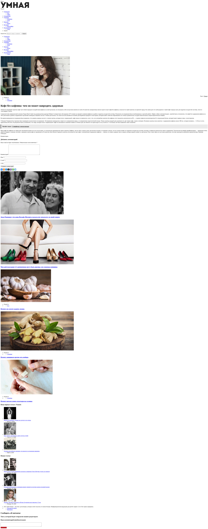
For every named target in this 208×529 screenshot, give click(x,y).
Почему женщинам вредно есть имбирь (14, 357)
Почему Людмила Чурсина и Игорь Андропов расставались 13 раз (22, 502)
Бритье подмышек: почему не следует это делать (17, 420)
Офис (8, 14)
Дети (8, 29)
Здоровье (6, 17)
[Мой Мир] (6, 169)
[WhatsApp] (13, 169)
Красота (6, 22)
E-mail (3, 160)
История (6, 25)
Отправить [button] (4, 527)
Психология (7, 27)
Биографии (10, 26)
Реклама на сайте (12, 508)
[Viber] (11, 169)
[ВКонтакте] (2, 169)
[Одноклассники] (4, 169)
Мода (8, 23)
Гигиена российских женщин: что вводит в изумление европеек (22, 451)
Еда (8, 13)
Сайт (2, 163)
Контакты (10, 509)
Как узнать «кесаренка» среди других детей (16, 435)
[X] (8, 169)
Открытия (7, 11)
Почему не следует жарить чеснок (12, 309)
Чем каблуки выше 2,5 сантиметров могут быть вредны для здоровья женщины (29, 267)
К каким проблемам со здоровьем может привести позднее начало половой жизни (27, 487)
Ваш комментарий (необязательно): (13, 520)
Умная (205, 96)
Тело (8, 20)
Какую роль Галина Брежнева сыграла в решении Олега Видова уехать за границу (27, 471)
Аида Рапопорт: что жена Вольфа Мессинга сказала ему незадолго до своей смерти (30, 217)
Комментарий (4, 154)
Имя (2, 157)
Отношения (7, 16)
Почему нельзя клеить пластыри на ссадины (16, 401)
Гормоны (9, 19)
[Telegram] (15, 169)
